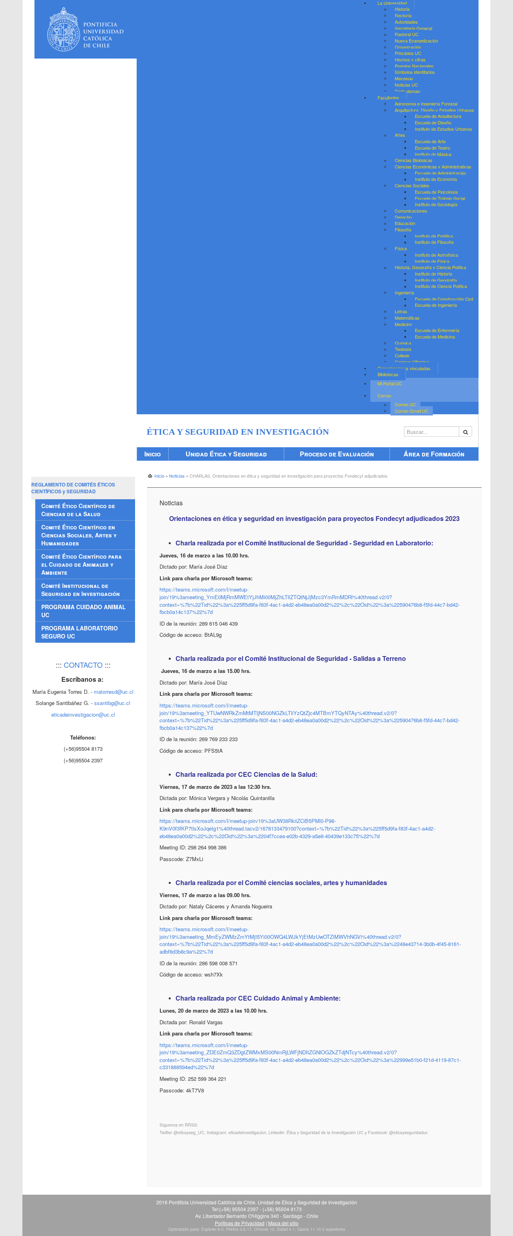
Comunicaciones (411, 210)
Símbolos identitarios (415, 72)
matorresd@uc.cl (113, 691)
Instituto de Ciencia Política (441, 286)
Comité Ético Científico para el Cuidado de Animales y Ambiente (81, 564)
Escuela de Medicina (435, 336)
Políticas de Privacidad (240, 1223)
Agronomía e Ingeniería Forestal (426, 103)
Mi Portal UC (390, 383)
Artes (400, 135)
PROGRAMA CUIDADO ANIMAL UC (83, 611)
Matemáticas (407, 317)
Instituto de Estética (434, 236)
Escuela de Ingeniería (436, 305)
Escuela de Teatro (432, 147)
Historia (402, 9)
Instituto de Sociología (436, 204)
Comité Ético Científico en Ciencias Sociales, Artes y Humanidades (79, 535)
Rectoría (403, 15)
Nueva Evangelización (416, 40)
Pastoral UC (406, 34)
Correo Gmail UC (411, 410)
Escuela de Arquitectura (438, 116)
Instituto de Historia (433, 273)
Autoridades (406, 21)
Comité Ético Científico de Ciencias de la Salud (78, 510)
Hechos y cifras (410, 59)
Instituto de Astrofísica (436, 254)
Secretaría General (413, 28)
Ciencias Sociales (412, 185)
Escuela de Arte (430, 141)
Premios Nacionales (414, 66)
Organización (408, 47)
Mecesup (404, 78)
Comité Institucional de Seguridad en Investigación (80, 590)
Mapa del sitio (283, 1223)
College (402, 355)
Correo (384, 395)
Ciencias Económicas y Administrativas (433, 166)
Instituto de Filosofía (434, 242)
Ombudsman (407, 91)
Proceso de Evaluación (337, 453)
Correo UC (405, 404)
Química (403, 343)
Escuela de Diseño (433, 122)
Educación (405, 223)
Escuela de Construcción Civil (444, 299)
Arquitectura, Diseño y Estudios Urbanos (434, 110)
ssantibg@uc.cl (112, 703)
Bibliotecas (388, 374)
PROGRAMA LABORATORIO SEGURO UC (79, 632)
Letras (401, 311)
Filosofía (403, 229)
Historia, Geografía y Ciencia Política (430, 267)
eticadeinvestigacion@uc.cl (83, 714)
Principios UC (408, 53)
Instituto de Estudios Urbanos (443, 129)
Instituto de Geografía (436, 280)
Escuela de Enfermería (437, 330)
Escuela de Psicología (436, 191)
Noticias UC (406, 84)
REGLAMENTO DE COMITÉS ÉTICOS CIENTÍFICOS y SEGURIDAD (73, 488)
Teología (403, 349)
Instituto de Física (432, 261)
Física (401, 248)
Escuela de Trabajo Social (440, 198)
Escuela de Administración (440, 173)
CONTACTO (83, 664)
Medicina (403, 324)
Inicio (152, 453)
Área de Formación (434, 453)
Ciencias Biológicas (413, 160)
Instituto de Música (433, 154)
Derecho (403, 217)
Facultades (388, 97)
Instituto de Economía (436, 179)
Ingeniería (404, 292)
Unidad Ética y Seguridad (226, 453)
